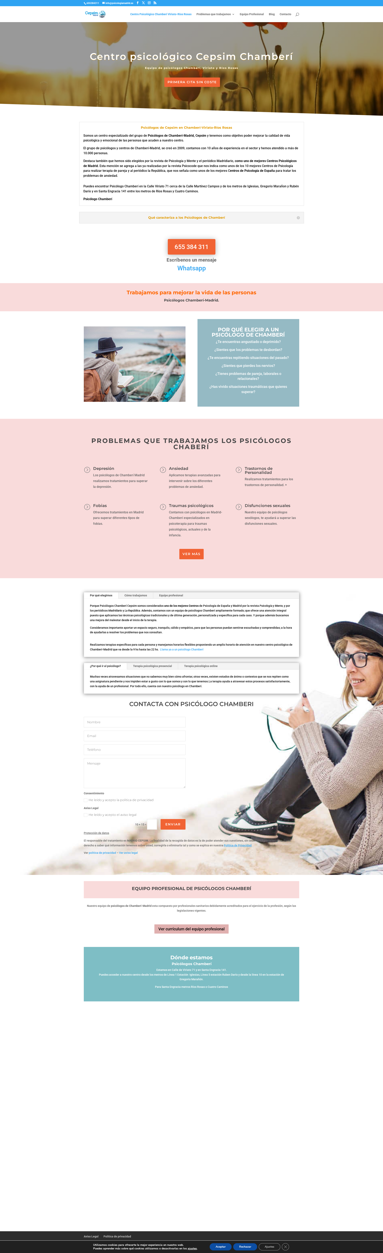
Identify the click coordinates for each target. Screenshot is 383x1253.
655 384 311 (191, 247)
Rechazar (245, 1247)
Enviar (173, 824)
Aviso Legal (91, 1236)
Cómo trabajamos (135, 595)
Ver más (191, 554)
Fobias (100, 505)
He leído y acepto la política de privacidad (121, 800)
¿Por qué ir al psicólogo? (105, 666)
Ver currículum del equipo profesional (191, 929)
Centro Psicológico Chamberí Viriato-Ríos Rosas (161, 14)
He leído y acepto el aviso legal (112, 815)
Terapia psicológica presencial (152, 666)
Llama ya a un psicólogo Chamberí (181, 649)
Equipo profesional (171, 595)
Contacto (285, 14)
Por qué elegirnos (101, 595)
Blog (272, 14)
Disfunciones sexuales (267, 505)
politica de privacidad (102, 852)
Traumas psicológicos (191, 505)
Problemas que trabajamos (213, 14)
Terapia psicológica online (201, 666)
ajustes (192, 1248)
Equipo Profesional (252, 14)
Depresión (103, 468)
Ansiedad (178, 468)
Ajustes (269, 1247)
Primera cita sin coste (192, 82)
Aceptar (221, 1247)
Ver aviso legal (128, 852)
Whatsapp (191, 268)
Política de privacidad (117, 1236)
